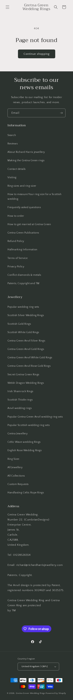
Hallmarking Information (22, 249)
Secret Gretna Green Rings (23, 374)
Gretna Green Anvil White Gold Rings (29, 357)
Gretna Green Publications (23, 232)
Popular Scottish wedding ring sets (28, 425)
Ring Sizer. (13, 459)
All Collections (16, 475)
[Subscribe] (61, 113)
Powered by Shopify (56, 693)
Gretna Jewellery (17, 433)
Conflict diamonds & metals (24, 274)
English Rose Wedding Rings (24, 450)
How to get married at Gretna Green (29, 224)
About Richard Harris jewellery (26, 152)
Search (11, 135)
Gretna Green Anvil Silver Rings (26, 340)
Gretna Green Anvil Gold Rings (25, 349)
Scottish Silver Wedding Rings (25, 315)
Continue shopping (37, 53)
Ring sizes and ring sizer (21, 185)
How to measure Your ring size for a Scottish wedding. (34, 196)
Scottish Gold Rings (19, 323)
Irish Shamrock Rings (20, 391)
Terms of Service (17, 258)
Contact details (16, 169)
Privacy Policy (15, 266)
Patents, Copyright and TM (23, 283)
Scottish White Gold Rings (23, 332)
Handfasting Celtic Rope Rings (25, 492)
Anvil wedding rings (19, 408)
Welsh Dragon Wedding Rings (25, 382)
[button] (7, 7)
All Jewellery (15, 467)
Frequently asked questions (24, 207)
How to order (15, 215)
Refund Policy (15, 241)
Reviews (12, 143)
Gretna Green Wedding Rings (30, 693)
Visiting (11, 177)
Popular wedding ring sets (23, 306)
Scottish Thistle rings (20, 399)
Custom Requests (18, 484)
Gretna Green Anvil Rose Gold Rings (29, 365)
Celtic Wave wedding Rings (24, 442)
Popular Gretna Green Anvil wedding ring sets (35, 416)
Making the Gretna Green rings (25, 160)
